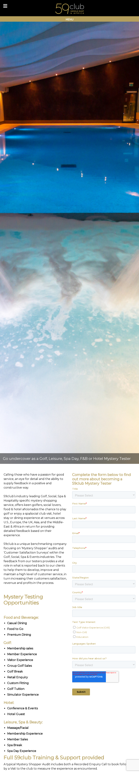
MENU (69, 19)
